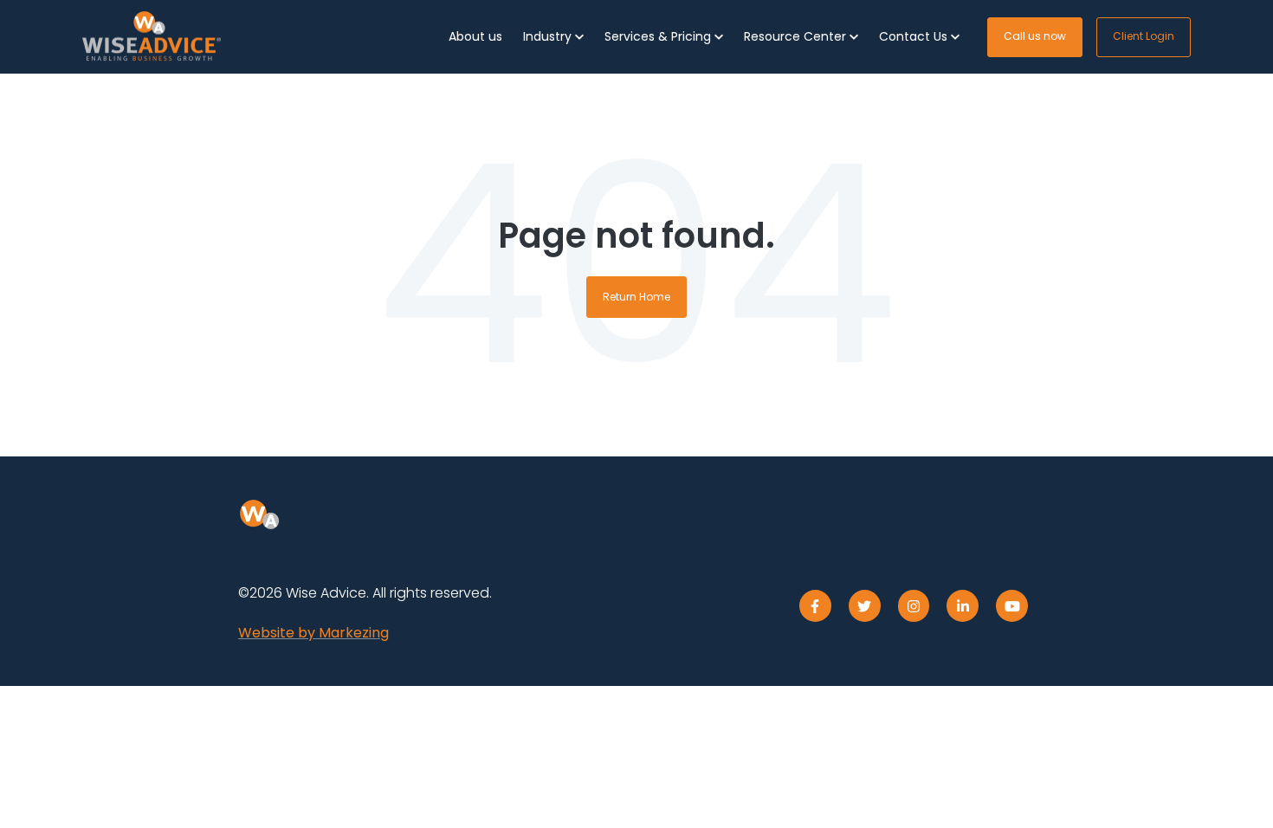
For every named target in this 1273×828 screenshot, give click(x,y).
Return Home (636, 296)
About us (475, 36)
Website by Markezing (313, 633)
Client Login (1143, 36)
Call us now (1035, 36)
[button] (553, 37)
